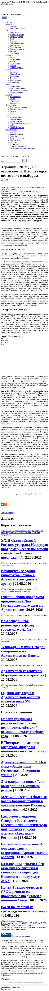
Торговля (13, 78)
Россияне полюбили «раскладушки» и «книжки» (24, 909)
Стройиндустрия (16, 37)
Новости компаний (17, 28)
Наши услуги (15, 140)
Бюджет (13, 57)
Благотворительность (18, 107)
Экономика (14, 45)
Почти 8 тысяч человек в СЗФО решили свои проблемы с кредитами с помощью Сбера (21, 893)
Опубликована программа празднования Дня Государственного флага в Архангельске (22, 603)
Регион (8, 30)
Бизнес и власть (16, 86)
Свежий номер (16, 119)
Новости (8, 24)
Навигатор (14, 26)
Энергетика (14, 33)
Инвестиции (15, 59)
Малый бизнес (15, 74)
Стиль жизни (10, 105)
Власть (8, 84)
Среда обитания (16, 109)
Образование (15, 101)
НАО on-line (14, 53)
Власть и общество (17, 88)
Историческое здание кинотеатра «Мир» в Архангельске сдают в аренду (19, 577)
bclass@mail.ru (12, 927)
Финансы (9, 55)
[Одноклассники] (5, 504)
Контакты (14, 144)
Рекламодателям (16, 134)
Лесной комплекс (17, 43)
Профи (12, 99)
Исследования (15, 80)
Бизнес (8, 70)
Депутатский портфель (19, 90)
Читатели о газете (17, 128)
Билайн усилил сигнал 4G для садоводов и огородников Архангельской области (24, 850)
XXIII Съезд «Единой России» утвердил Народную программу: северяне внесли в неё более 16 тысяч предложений (24, 548)
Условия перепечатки (18, 146)
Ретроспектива (16, 47)
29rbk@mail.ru (32, 927)
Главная (8, 22)
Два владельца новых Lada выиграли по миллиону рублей (23, 785)
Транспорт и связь (17, 35)
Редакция (13, 126)
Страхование (15, 64)
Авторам (13, 142)
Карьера (8, 95)
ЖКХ (12, 39)
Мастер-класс (15, 97)
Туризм (13, 51)
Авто (12, 113)
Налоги (13, 66)
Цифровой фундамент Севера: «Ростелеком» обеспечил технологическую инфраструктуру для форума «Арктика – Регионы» (24, 827)
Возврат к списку (7, 513)
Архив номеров (16, 121)
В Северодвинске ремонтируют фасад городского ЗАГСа (17, 625)
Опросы (13, 132)
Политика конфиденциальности (22, 148)
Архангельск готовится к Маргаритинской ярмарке (22, 673)
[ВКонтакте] (2, 504)
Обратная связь (11, 130)
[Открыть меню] (4, 17)
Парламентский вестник (19, 124)
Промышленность (17, 49)
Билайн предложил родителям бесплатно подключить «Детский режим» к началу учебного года (22, 727)
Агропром (14, 41)
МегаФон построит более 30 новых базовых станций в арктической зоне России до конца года (24, 803)
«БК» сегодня (15, 117)
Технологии (14, 82)
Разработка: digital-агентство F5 (37, 982)
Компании (14, 72)
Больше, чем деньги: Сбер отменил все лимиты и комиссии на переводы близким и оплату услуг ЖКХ (22, 872)
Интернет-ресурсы (17, 138)
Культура (13, 111)
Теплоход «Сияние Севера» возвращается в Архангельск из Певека (23, 651)
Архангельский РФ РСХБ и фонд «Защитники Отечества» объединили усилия (23, 768)
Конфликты (14, 76)
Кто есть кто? (15, 103)
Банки (12, 62)
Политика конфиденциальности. (13, 929)
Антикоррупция (16, 93)
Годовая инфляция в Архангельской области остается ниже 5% (20, 697)
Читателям (14, 136)
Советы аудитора (16, 68)
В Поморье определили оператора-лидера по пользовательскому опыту (22, 747)
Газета (7, 115)
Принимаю (5, 979)
